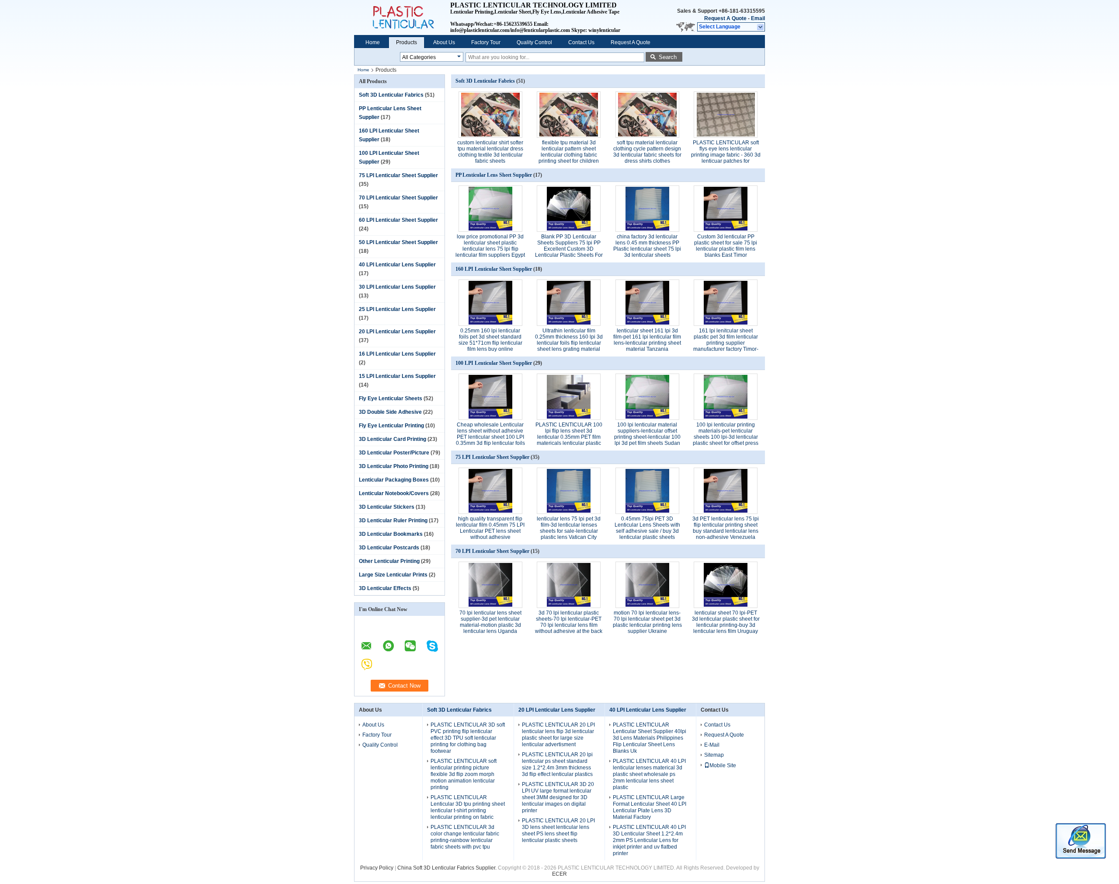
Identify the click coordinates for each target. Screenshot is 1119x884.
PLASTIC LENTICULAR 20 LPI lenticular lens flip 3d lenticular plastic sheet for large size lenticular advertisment (558, 735)
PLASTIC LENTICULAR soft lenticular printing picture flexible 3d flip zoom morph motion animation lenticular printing (464, 774)
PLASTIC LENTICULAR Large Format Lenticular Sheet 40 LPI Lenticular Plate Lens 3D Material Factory (649, 807)
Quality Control (534, 42)
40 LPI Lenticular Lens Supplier (397, 265)
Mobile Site (722, 765)
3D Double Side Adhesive (390, 412)
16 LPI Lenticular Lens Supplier (397, 354)
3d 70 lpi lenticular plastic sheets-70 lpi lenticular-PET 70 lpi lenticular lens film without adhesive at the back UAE (568, 625)
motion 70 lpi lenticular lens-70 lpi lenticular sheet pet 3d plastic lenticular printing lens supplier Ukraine (647, 622)
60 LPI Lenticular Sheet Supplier (398, 220)
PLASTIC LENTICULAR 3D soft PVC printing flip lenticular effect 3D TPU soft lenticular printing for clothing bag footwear (468, 738)
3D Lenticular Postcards (389, 548)
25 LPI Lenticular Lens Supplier (397, 309)
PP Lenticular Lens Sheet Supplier (493, 175)
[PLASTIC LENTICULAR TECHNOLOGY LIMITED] (761, 27)
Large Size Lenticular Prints (393, 575)
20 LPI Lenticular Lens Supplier (397, 331)
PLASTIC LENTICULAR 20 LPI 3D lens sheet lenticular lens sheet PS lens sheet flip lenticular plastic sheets (558, 830)
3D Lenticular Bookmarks (391, 534)
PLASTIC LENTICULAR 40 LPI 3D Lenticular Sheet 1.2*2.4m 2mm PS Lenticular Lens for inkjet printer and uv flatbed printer (649, 840)
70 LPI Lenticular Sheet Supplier (398, 198)
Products (406, 42)
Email (758, 18)
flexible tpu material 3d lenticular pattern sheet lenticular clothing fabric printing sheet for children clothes (569, 155)
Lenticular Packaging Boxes (394, 480)
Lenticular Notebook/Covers (394, 493)
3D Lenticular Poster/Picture (394, 453)
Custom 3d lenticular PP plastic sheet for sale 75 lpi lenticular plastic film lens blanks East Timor (725, 246)
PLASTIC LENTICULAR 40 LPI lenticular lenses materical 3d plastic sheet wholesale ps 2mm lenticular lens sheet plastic (649, 774)
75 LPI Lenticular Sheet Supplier (398, 175)
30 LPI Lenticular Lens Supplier (397, 287)
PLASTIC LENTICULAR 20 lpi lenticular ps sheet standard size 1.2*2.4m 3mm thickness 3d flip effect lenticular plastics (557, 764)
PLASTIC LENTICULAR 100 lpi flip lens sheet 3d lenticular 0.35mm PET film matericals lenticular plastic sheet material (568, 437)
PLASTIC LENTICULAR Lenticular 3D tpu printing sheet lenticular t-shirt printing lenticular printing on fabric (468, 807)
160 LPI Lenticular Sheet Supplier (493, 269)
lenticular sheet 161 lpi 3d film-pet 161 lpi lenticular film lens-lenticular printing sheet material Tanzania (647, 340)
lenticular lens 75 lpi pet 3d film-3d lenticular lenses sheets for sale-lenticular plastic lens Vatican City (569, 528)
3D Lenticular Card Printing (392, 439)
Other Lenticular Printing (389, 561)
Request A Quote (725, 18)
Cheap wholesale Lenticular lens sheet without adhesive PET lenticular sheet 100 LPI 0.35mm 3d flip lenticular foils (490, 434)
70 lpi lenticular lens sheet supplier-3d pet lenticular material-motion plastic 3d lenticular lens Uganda (490, 622)
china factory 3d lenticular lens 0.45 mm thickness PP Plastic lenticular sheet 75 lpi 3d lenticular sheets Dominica (647, 249)
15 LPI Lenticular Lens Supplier (397, 376)
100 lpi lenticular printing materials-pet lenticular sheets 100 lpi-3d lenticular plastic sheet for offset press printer (725, 437)
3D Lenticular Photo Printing (393, 466)
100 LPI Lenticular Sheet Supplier (493, 363)
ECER (559, 874)
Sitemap (714, 755)
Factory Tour (485, 42)
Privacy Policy (376, 868)
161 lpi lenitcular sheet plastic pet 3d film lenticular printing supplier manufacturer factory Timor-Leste (725, 343)
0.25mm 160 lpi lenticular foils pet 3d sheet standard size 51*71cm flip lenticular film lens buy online (490, 340)
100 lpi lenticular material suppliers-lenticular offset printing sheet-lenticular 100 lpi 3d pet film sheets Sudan (647, 434)
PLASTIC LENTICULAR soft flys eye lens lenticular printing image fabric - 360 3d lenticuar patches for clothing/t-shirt (726, 155)
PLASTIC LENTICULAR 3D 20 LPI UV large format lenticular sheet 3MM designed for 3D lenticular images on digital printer (558, 797)
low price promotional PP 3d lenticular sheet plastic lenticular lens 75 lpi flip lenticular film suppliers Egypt (490, 246)
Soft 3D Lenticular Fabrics (391, 95)
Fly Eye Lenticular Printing (391, 426)
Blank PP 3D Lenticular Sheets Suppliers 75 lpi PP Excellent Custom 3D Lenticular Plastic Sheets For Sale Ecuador (569, 249)
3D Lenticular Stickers (386, 507)
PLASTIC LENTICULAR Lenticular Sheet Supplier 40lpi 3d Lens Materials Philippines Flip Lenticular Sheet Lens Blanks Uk (649, 738)
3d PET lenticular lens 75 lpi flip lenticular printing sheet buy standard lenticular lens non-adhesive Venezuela (725, 528)
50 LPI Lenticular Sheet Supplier (398, 242)
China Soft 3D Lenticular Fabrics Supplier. (447, 868)
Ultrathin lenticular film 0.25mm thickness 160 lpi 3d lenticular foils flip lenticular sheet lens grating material (569, 340)
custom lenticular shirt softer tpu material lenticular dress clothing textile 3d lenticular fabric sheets (490, 152)
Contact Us (581, 42)
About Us (444, 42)
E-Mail (711, 745)
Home (372, 42)
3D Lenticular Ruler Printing (393, 520)
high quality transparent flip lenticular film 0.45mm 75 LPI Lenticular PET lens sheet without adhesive (490, 528)
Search (668, 57)
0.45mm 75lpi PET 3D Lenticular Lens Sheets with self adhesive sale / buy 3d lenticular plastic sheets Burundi (647, 531)
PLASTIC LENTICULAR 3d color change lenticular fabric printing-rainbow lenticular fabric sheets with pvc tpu (465, 837)
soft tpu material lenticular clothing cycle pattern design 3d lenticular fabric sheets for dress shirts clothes (647, 152)
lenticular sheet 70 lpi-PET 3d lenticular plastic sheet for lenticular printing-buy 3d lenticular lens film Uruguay (726, 622)
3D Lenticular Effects (385, 588)
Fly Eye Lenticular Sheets (390, 398)
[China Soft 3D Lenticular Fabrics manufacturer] (402, 17)
